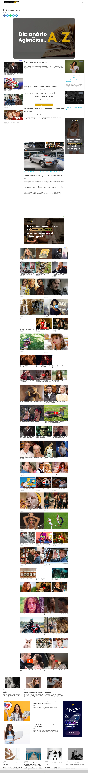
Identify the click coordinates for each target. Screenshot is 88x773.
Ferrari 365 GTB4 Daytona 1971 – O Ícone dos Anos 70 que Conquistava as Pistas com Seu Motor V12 (44, 150)
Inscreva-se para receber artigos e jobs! (43, 99)
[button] (4, 15)
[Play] (51, 145)
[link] (26, 150)
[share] (61, 149)
